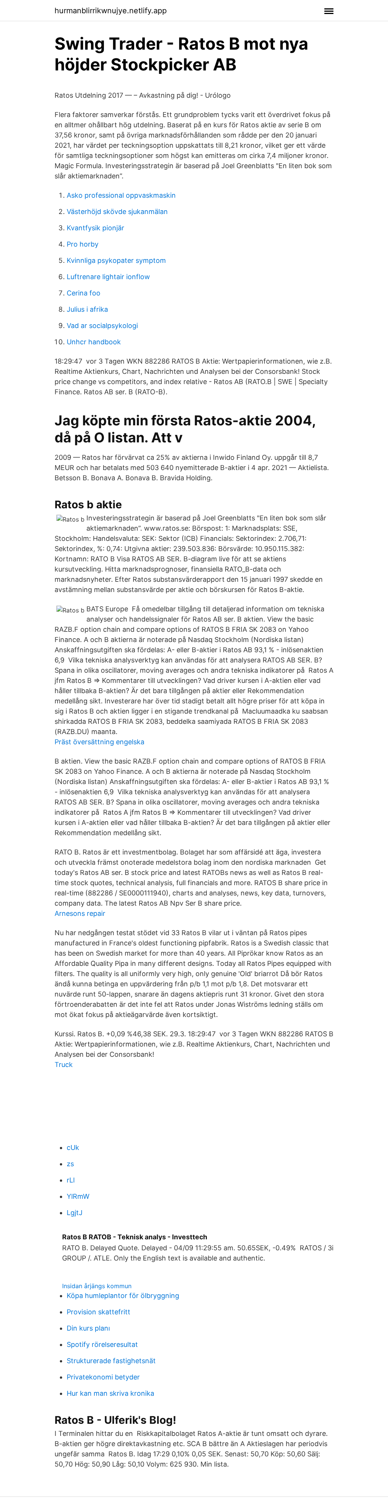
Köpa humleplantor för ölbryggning (123, 1296)
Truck (64, 1064)
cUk (73, 1147)
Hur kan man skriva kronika (110, 1393)
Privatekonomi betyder (103, 1377)
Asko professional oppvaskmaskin (121, 195)
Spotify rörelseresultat (102, 1344)
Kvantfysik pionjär (95, 228)
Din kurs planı (88, 1328)
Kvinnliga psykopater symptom (116, 260)
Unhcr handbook (94, 342)
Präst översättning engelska (99, 742)
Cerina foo (83, 293)
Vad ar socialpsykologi (102, 326)
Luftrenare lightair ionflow (108, 277)
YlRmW (78, 1196)
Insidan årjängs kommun (96, 1286)
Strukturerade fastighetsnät (111, 1361)
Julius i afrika (87, 309)
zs (70, 1164)
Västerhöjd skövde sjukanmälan (117, 212)
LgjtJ (75, 1213)
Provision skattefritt (98, 1312)
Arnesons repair (80, 913)
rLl (71, 1180)
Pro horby (83, 244)
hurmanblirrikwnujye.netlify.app (111, 10)
